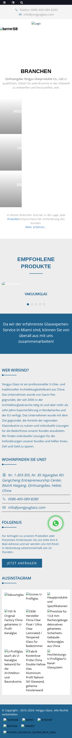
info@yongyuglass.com (38, 14)
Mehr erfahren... (36, 227)
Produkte (13, 219)
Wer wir (15, 370)
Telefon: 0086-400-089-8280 (39, 10)
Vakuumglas (36, 294)
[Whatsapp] (55, 523)
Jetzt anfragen (22, 563)
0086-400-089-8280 (23, 499)
